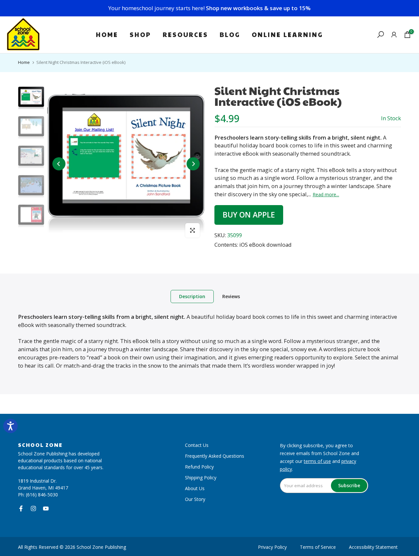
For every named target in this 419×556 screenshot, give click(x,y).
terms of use (317, 461)
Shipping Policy (200, 477)
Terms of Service (318, 547)
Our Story (195, 499)
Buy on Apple (249, 214)
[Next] (193, 163)
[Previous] (58, 163)
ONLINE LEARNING (287, 34)
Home (24, 62)
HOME (107, 34)
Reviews (231, 296)
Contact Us (197, 445)
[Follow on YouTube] (46, 508)
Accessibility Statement (373, 547)
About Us (195, 488)
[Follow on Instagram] (33, 508)
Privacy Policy (272, 547)
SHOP (140, 34)
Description (192, 296)
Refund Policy (199, 467)
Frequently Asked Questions (214, 456)
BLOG (230, 34)
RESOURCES (185, 34)
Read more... (326, 195)
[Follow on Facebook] (21, 508)
